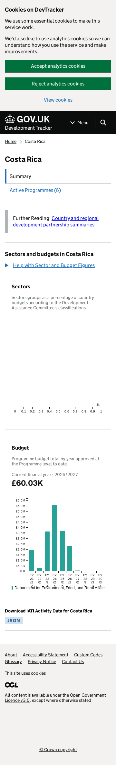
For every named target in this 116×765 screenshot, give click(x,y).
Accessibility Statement (45, 655)
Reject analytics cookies (58, 84)
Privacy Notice (42, 661)
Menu (83, 122)
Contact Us (73, 661)
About (11, 655)
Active (35, 190)
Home (10, 141)
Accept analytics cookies (58, 66)
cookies (38, 673)
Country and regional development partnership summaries (56, 221)
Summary (20, 176)
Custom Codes (88, 655)
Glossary (13, 661)
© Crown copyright (58, 749)
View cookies (58, 100)
